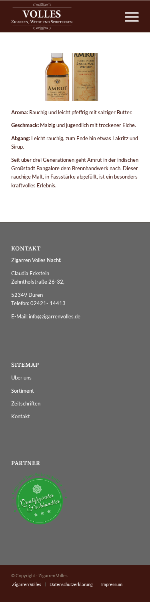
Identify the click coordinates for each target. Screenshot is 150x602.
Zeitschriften (25, 403)
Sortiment (22, 390)
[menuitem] (128, 16)
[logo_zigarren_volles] (62, 16)
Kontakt (20, 416)
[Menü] (128, 16)
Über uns (21, 377)
